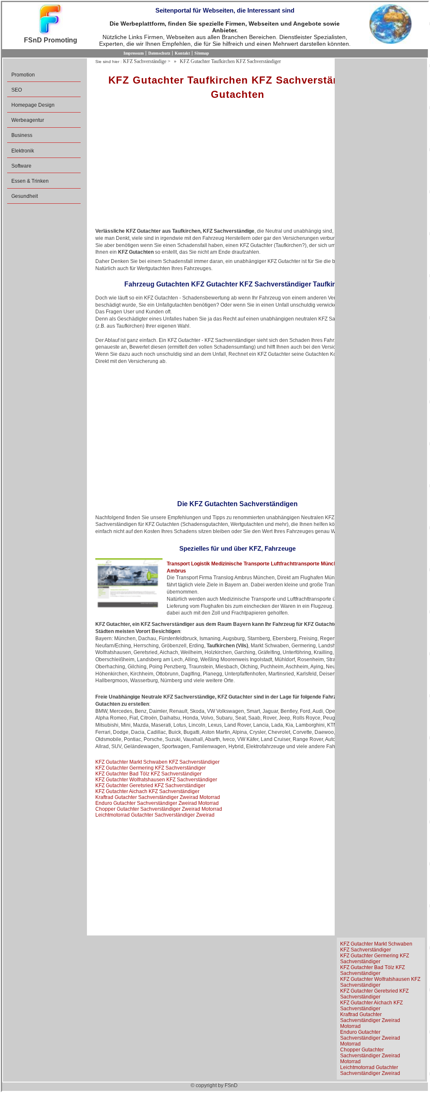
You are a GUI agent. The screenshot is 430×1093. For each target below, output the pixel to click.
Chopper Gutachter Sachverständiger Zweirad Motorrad (158, 809)
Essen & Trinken (30, 181)
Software (21, 166)
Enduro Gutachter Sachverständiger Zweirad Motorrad (157, 803)
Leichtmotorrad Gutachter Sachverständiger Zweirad (155, 815)
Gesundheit (24, 196)
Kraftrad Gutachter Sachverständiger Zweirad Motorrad (157, 797)
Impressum (133, 53)
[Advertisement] (237, 167)
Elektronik (22, 151)
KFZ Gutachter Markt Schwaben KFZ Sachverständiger (157, 762)
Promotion (23, 75)
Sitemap (201, 53)
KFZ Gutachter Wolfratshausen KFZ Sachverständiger (156, 780)
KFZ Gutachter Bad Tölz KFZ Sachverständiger (148, 774)
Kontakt (182, 53)
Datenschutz (159, 53)
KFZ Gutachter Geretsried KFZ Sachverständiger (150, 785)
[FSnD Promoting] (50, 20)
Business (21, 135)
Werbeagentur (27, 120)
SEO (16, 90)
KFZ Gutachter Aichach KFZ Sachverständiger (147, 791)
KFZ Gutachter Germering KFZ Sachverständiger (150, 768)
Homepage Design (33, 105)
